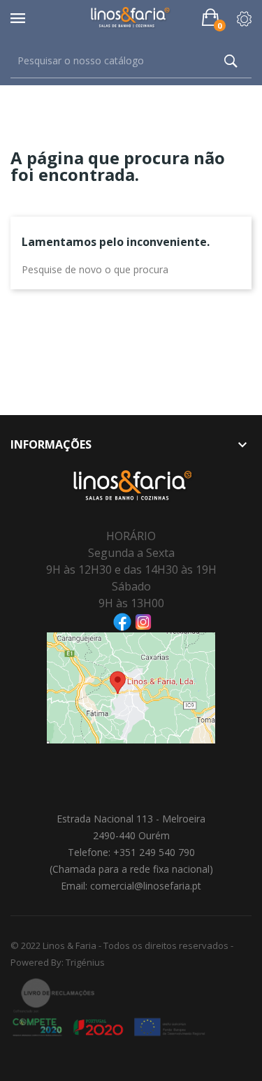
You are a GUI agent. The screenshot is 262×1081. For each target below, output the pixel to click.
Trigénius (85, 962)
